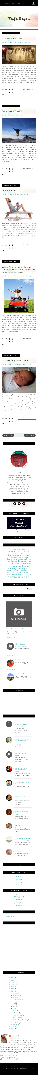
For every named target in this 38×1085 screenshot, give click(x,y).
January (15, 1024)
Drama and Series (26, 554)
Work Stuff (23, 577)
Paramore (19, 882)
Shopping (23, 570)
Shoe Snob (19, 905)
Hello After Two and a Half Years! (17, 629)
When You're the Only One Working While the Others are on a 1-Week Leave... (19, 269)
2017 (12, 981)
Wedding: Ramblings (23, 574)
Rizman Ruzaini (19, 904)
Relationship (26, 364)
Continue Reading (27, 89)
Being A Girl (12, 42)
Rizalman (19, 902)
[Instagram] (23, 504)
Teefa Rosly (16, 1036)
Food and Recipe (25, 555)
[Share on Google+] (3, 95)
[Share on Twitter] (10, 92)
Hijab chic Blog (19, 896)
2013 (12, 988)
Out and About (13, 115)
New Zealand (19, 674)
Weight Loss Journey (13, 576)
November (16, 995)
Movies (21, 561)
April (14, 1008)
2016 (12, 982)
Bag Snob (19, 895)
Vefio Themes (29, 1068)
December (16, 993)
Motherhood (13, 561)
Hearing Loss (16, 559)
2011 (12, 992)
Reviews (28, 569)
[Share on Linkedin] (13, 92)
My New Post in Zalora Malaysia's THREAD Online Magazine (22, 644)
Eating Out (11, 555)
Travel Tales (22, 115)
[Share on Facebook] (10, 89)
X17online (19, 884)
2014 (12, 986)
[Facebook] (14, 504)
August (15, 1001)
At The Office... (13, 276)
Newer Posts (8, 435)
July (14, 1003)
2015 (12, 984)
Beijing (28, 549)
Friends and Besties (23, 42)
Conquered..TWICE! (12, 111)
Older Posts (30, 435)
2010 (12, 1026)
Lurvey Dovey (26, 559)
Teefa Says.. (19, 18)
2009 (12, 1028)
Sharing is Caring (13, 571)
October (15, 997)
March (14, 1010)
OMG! (19, 881)
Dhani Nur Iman (16, 554)
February (15, 1012)
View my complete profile (8, 1055)
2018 (12, 979)
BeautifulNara (19, 876)
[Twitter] (19, 504)
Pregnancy (17, 566)
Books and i (22, 552)
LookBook (19, 898)
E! (19, 878)
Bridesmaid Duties (12, 38)
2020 (12, 977)
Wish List (21, 576)
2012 (12, 990)
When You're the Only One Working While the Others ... (21, 1020)
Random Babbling (22, 194)
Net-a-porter (19, 901)
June (14, 1004)
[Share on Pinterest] (13, 89)
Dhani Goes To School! (22, 660)
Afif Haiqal (12, 549)
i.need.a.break (10, 190)
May (14, 1006)
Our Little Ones (18, 563)
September (16, 999)
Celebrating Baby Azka (15, 360)
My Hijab (19, 899)
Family (16, 555)
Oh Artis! (19, 879)
